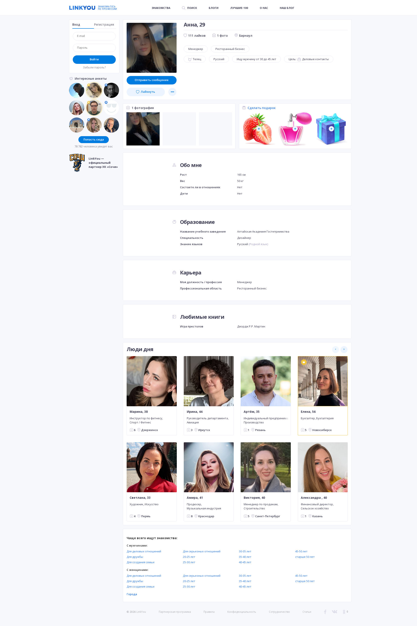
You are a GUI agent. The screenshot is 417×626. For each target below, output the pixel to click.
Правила (209, 612)
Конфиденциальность (241, 612)
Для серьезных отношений (201, 551)
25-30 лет (189, 562)
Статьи (307, 612)
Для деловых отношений (144, 551)
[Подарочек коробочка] (331, 128)
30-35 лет (245, 551)
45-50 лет (301, 551)
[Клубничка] (259, 128)
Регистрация (104, 24)
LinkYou (141, 612)
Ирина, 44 (194, 411)
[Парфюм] (295, 128)
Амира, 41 (195, 498)
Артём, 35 (252, 411)
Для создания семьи (140, 562)
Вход (76, 24)
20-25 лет (189, 557)
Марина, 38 (139, 411)
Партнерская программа (175, 612)
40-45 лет (245, 562)
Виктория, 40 (254, 498)
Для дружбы (135, 557)
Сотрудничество (279, 612)
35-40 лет (245, 557)
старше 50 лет (305, 557)
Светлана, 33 (140, 498)
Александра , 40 (314, 498)
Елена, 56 (308, 411)
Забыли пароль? (94, 67)
